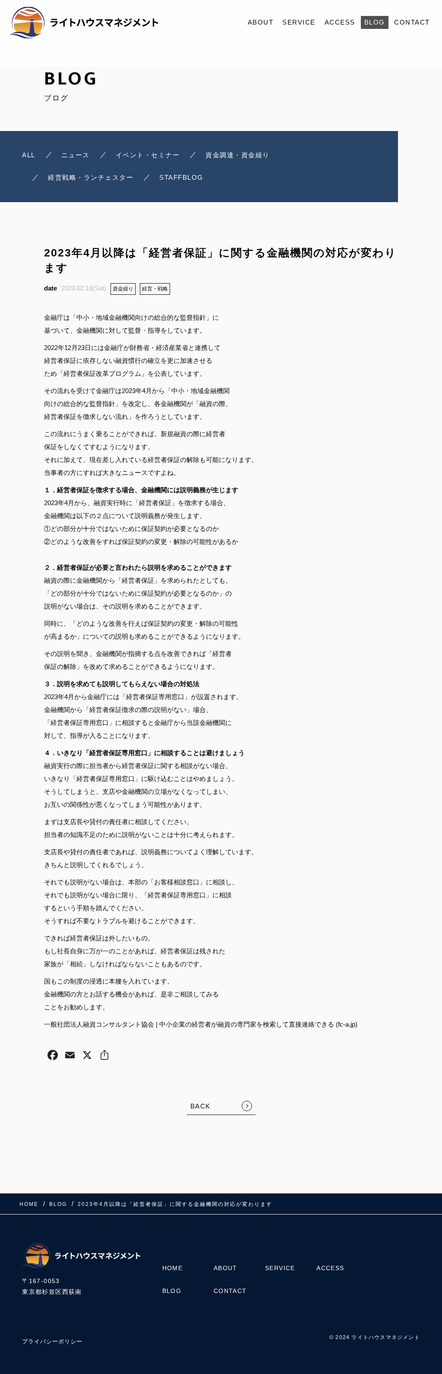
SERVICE (299, 22)
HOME (172, 1268)
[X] (87, 1056)
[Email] (70, 1056)
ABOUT (261, 22)
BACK (200, 1106)
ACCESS (340, 22)
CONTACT (412, 22)
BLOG (374, 22)
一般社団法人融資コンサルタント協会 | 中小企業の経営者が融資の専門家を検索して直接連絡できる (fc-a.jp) (200, 1024)
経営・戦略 (155, 289)
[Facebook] (52, 1056)
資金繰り (123, 289)
